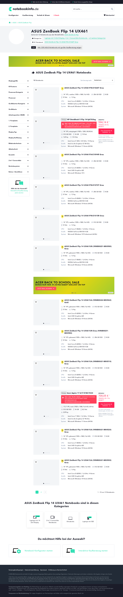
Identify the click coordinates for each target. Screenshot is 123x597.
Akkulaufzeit (13, 149)
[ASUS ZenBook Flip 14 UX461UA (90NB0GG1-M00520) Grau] (46, 442)
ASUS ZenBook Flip (25, 23)
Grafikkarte (13, 109)
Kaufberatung (27, 15)
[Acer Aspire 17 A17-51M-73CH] (46, 405)
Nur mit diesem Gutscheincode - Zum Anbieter (77, 126)
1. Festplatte (13, 121)
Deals (57, 15)
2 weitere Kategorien (98, 38)
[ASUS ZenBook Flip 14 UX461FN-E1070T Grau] (46, 197)
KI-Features (13, 86)
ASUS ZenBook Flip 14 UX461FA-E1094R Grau (84, 154)
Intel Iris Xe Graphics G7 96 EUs (79, 419)
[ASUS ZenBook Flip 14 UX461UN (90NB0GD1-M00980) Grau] (46, 259)
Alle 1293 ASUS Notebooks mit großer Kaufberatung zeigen (59, 47)
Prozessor (12, 98)
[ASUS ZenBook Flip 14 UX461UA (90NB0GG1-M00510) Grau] (46, 374)
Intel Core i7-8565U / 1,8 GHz (78, 229)
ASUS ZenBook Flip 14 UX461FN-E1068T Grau (61, 42)
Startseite (10, 22)
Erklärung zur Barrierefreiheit (57, 570)
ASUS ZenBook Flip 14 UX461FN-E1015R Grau (84, 216)
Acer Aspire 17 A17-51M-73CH (80, 393)
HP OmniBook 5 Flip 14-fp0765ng (81, 119)
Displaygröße (13, 81)
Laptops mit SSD (88, 521)
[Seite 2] (45, 492)
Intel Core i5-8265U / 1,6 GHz (78, 101)
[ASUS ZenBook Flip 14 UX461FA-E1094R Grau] (46, 167)
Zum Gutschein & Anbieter (106, 131)
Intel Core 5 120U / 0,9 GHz (77, 141)
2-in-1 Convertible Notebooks (76, 38)
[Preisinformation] (109, 122)
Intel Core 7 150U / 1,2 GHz (77, 416)
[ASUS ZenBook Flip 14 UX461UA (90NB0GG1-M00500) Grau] (46, 472)
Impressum (43, 570)
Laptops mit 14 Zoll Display (54, 38)
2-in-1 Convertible (15, 160)
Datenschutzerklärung (32, 570)
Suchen (112, 9)
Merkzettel (110, 15)
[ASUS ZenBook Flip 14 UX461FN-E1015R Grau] (46, 228)
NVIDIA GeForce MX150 (76, 104)
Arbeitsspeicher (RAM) (17, 115)
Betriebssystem (14, 166)
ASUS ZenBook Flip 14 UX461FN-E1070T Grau (84, 185)
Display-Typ (13, 132)
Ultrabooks (70, 521)
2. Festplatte (13, 126)
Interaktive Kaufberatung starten (93, 550)
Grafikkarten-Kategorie (17, 103)
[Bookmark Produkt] (36, 89)
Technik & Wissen (43, 15)
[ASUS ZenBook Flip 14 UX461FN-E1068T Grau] (46, 100)
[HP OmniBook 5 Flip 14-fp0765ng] (46, 132)
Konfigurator (14, 15)
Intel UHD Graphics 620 (76, 170)
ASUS (14, 23)
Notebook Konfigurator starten (39, 550)
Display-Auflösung (15, 138)
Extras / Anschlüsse (15, 172)
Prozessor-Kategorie (16, 92)
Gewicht (12, 155)
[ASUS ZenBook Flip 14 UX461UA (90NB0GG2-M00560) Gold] (46, 312)
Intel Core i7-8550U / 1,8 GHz (78, 443)
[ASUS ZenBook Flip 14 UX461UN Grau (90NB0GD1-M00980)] (46, 343)
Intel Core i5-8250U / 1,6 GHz (78, 313)
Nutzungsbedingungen (16, 570)
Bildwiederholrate (15, 143)
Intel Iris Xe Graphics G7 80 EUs (79, 143)
